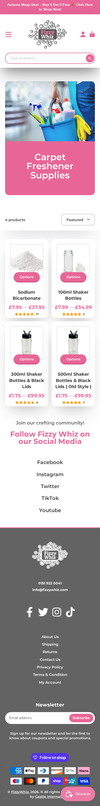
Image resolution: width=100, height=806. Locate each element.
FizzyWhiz (20, 792)
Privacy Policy (50, 667)
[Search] (90, 58)
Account (83, 34)
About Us (50, 636)
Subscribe (81, 718)
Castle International (52, 796)
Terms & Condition (50, 674)
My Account (50, 682)
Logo (47, 34)
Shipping (50, 644)
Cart (92, 34)
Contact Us (50, 659)
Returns (50, 651)
